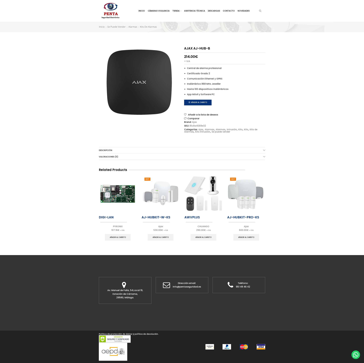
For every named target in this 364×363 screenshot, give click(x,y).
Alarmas (132, 27)
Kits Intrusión (202, 131)
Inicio (141, 10)
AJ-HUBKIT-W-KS (156, 217)
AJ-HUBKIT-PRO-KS (243, 217)
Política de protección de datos (115, 334)
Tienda (176, 10)
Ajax (194, 122)
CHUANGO (203, 226)
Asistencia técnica (194, 10)
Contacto (229, 10)
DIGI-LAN (106, 217)
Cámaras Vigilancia (159, 10)
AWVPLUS (192, 217)
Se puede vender (116, 27)
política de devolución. (146, 334)
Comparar (193, 118)
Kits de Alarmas (148, 27)
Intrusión (232, 129)
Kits (240, 129)
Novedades (244, 10)
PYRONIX (118, 226)
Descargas (214, 10)
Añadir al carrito (199, 102)
